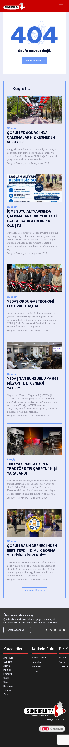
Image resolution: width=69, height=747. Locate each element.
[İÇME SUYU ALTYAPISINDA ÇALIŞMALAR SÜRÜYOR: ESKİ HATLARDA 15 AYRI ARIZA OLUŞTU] (34, 188)
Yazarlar (63, 657)
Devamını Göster (33, 590)
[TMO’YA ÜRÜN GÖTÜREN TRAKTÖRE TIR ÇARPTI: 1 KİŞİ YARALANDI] (34, 441)
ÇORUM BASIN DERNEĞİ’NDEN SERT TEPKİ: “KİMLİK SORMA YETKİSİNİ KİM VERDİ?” (32, 550)
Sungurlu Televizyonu (17, 163)
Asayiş (11, 459)
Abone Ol (36, 666)
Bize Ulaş (36, 662)
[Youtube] (64, 630)
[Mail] (55, 630)
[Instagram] (50, 630)
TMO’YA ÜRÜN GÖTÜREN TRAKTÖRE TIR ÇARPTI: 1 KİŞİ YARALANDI (32, 468)
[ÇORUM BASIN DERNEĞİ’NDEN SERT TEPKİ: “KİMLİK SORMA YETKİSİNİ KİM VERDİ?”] (34, 523)
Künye (62, 662)
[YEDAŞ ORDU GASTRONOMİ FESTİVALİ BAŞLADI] (34, 278)
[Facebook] (46, 630)
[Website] (59, 630)
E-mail (35, 671)
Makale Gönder (39, 657)
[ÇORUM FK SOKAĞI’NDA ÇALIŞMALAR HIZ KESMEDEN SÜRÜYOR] (34, 110)
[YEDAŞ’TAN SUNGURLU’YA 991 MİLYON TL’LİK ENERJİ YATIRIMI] (34, 355)
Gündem (12, 128)
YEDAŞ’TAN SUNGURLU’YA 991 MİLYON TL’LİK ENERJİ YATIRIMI (32, 383)
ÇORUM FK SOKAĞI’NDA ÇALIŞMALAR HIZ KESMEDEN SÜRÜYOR (31, 137)
